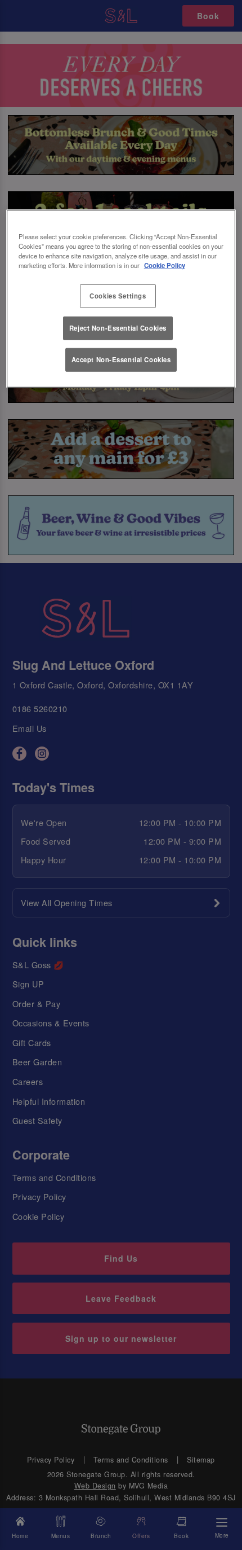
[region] (121, 298)
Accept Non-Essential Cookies (121, 359)
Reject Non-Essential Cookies (118, 327)
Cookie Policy (164, 265)
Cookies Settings (117, 295)
